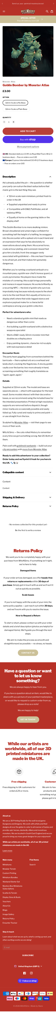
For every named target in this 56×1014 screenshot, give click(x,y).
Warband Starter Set (11, 882)
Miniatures (7, 864)
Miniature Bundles (10, 877)
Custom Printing (9, 873)
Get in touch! (27, 719)
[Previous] (2, 3)
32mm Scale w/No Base (15, 103)
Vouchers (7, 901)
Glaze (40, 1006)
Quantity (7, 117)
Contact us (28, 653)
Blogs (5, 910)
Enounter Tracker (10, 923)
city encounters (10, 449)
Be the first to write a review (28, 530)
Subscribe (28, 955)
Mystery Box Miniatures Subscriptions (12, 887)
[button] (28, 530)
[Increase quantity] (13, 121)
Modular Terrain (9, 869)
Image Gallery (8, 914)
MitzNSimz (25, 1006)
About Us (6, 906)
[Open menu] (4, 11)
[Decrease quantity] (4, 121)
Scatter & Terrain (10, 893)
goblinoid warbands (26, 446)
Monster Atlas (9, 82)
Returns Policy (8, 918)
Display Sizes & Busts (11, 897)
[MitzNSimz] (28, 11)
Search (33, 864)
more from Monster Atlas (34, 449)
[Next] (53, 3)
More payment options (28, 146)
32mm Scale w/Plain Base (16, 109)
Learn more (7, 850)
